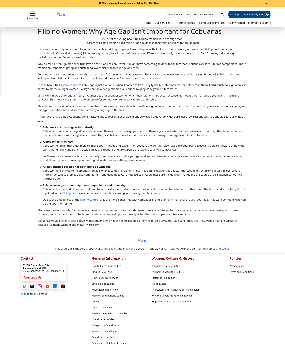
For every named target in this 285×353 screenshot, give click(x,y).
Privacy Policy (236, 266)
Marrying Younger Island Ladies (109, 313)
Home (147, 23)
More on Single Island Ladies (108, 295)
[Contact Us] (43, 271)
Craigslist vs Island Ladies (106, 325)
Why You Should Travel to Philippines (172, 295)
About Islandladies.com (105, 289)
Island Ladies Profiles (211, 23)
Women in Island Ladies (105, 331)
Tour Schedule (186, 23)
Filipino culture (89, 199)
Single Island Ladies (103, 283)
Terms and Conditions (241, 271)
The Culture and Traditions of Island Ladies (175, 289)
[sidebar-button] (32, 13)
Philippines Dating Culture (166, 266)
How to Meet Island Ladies (106, 266)
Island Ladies (109, 248)
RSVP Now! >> (155, 3)
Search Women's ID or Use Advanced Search (191, 14)
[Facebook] (24, 286)
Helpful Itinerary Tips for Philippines (172, 301)
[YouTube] (47, 286)
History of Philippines (163, 277)
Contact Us (98, 301)
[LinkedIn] (55, 286)
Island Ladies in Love (103, 337)
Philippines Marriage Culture (168, 271)
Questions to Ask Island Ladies (109, 343)
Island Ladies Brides (103, 319)
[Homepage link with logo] (142, 241)
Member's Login (258, 23)
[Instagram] (40, 286)
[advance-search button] (222, 14)
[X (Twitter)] (32, 286)
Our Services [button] (162, 23)
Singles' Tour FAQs (102, 271)
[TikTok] (63, 286)
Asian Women (236, 23)
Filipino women (68, 85)
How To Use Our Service (105, 277)
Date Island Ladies (102, 307)
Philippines (69, 193)
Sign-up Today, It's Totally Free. (247, 14)
